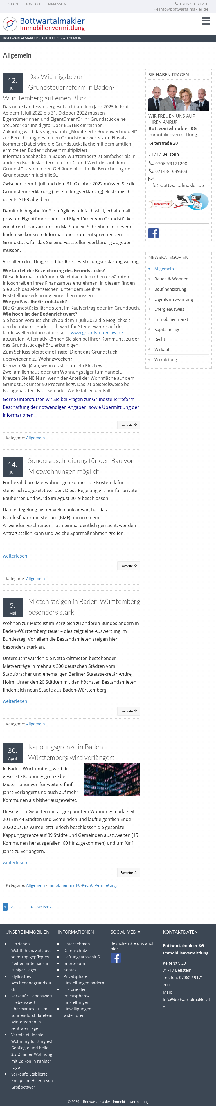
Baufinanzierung (170, 289)
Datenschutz (75, 950)
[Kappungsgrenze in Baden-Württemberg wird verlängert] (112, 779)
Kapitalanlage (167, 329)
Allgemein (35, 437)
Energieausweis (169, 309)
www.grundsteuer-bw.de (97, 333)
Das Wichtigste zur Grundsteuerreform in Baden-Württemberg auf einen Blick (58, 87)
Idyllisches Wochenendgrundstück (31, 983)
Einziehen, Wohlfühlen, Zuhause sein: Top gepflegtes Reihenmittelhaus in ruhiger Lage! (31, 957)
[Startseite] (45, 24)
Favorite (127, 425)
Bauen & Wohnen (171, 279)
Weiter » (44, 906)
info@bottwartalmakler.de (183, 9)
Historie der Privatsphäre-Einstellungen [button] (76, 996)
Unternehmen (77, 944)
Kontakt (32, 4)
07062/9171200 (194, 3)
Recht (87, 885)
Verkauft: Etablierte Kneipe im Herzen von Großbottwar (32, 1080)
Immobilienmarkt (63, 885)
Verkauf (161, 349)
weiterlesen (15, 556)
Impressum (57, 4)
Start (13, 4)
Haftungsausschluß (82, 957)
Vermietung (106, 885)
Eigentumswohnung (173, 299)
